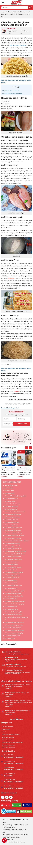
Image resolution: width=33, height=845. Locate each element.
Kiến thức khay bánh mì (11, 498)
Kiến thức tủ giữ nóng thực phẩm (14, 625)
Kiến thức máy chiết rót (11, 525)
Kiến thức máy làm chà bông (13, 538)
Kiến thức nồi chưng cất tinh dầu (14, 596)
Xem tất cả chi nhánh (16, 719)
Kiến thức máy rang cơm (11, 561)
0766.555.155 (19, 757)
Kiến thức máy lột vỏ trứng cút (13, 548)
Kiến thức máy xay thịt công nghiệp (14, 590)
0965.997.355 (8, 769)
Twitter (9, 408)
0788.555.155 (19, 763)
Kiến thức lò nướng (10, 501)
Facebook (4, 408)
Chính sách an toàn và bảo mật (10, 734)
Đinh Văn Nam (11, 28)
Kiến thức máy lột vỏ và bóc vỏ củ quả (15, 551)
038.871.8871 (8, 788)
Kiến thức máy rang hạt (11, 564)
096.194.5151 (8, 776)
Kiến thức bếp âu (9, 493)
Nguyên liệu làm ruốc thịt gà (10, 90)
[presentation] (26, 447)
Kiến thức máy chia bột (11, 519)
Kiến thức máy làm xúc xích (12, 546)
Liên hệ (4, 732)
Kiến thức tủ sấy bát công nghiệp (14, 633)
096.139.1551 (8, 782)
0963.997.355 (8, 763)
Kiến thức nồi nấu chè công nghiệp (14, 604)
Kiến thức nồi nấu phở (11, 606)
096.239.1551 (19, 782)
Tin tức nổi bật (12, 11)
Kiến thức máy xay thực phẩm (13, 593)
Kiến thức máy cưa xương (12, 522)
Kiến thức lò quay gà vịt (11, 506)
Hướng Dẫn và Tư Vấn (11, 485)
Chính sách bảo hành (8, 739)
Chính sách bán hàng (8, 737)
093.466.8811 (19, 788)
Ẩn (19, 87)
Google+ (13, 408)
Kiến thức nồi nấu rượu (11, 609)
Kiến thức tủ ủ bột (10, 638)
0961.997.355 (8, 757)
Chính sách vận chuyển (8, 747)
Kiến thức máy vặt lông (11, 588)
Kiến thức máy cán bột (11, 509)
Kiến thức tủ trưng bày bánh (12, 635)
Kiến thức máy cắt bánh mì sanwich (15, 511)
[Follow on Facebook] (2, 797)
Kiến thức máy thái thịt (11, 580)
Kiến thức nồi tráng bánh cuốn (13, 614)
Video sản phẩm (9, 490)
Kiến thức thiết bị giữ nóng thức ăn (14, 622)
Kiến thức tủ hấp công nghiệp (13, 627)
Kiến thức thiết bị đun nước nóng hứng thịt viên (16, 618)
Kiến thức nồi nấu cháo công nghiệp (15, 601)
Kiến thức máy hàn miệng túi (13, 530)
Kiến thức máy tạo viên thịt (12, 575)
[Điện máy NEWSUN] (17, 2)
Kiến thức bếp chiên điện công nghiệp (15, 496)
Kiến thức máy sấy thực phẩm (13, 567)
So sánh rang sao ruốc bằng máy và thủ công (8, 469)
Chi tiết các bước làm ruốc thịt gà (12, 93)
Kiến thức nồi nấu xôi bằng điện (13, 612)
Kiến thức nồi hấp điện (11, 598)
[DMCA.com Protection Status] (24, 811)
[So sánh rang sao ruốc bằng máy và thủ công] (8, 458)
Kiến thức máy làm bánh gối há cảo (14, 535)
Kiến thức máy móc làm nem (13, 556)
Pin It (17, 408)
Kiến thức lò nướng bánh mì (12, 504)
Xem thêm (4, 476)
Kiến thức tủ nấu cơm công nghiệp (14, 630)
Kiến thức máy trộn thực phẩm (13, 585)
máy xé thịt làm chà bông (18, 45)
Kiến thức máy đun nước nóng (13, 527)
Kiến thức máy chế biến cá (12, 517)
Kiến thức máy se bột (11, 569)
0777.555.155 (19, 769)
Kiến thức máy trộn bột (11, 583)
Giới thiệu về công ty (7, 726)
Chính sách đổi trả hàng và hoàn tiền (12, 742)
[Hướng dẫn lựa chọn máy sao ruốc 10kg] (24, 458)
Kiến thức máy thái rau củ (12, 577)
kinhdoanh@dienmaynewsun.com (16, 842)
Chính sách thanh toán (8, 745)
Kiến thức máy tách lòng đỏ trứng (14, 572)
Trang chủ (4, 11)
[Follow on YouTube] (11, 797)
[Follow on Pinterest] (7, 797)
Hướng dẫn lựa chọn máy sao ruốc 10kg (23, 469)
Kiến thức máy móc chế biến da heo (15, 554)
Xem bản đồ (8, 688)
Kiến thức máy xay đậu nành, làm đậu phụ (16, 540)
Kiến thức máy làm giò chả (12, 543)
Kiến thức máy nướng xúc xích (13, 559)
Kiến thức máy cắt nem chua (13, 514)
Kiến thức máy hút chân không (13, 532)
